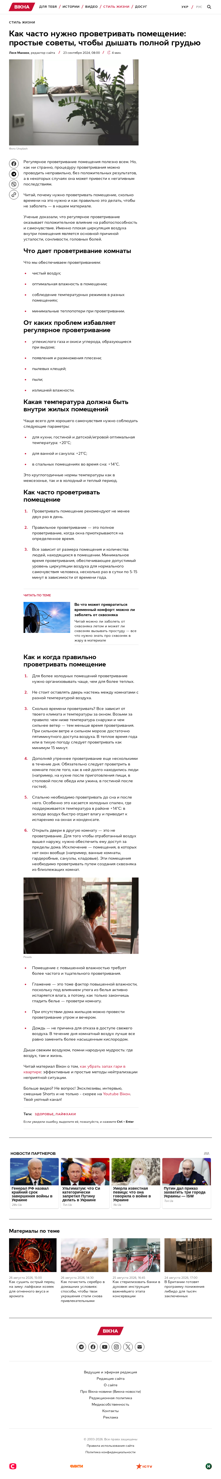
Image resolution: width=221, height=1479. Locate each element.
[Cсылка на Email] (139, 1347)
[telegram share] (14, 174)
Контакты (110, 1411)
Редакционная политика (110, 1398)
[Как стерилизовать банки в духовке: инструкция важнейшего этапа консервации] (136, 1255)
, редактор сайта (32, 53)
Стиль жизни (116, 7)
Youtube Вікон (116, 1094)
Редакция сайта (111, 1379)
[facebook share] (14, 163)
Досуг (141, 7)
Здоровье (44, 1114)
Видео (91, 7)
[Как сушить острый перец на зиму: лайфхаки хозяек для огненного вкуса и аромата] (33, 1255)
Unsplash (22, 148)
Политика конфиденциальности (110, 1452)
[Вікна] (22, 7)
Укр (185, 7)
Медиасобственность (110, 1404)
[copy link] (14, 194)
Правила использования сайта (110, 1446)
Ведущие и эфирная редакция (110, 1372)
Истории (71, 7)
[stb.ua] (13, 1466)
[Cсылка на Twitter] (128, 1347)
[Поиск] (209, 7)
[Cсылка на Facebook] (93, 1347)
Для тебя (48, 7)
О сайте (110, 1385)
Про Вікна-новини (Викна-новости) (110, 1392)
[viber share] (14, 184)
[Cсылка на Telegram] (81, 1347)
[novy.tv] (208, 1466)
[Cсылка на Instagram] (116, 1347)
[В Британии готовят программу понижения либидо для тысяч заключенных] (188, 1255)
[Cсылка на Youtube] (104, 1347)
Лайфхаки (65, 1114)
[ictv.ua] (144, 1466)
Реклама (110, 1417)
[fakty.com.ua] (76, 1466)
